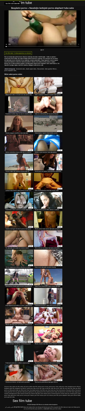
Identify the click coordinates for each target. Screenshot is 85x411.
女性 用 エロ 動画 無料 (43, 409)
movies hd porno (55, 393)
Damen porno (47, 407)
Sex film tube (62, 407)
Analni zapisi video (31, 69)
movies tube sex (65, 393)
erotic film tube (40, 388)
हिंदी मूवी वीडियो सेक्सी (18, 407)
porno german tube (9, 397)
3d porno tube (8, 386)
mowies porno (73, 393)
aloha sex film (16, 386)
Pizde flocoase (34, 409)
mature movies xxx (25, 393)
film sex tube (66, 388)
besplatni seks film (9, 388)
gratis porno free (41, 392)
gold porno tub (32, 392)
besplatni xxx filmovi (20, 388)
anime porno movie (43, 386)
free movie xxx (52, 390)
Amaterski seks (20, 69)
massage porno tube (14, 393)
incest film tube (70, 392)
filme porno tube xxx (15, 390)
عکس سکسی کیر (9, 407)
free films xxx (43, 390)
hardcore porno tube (51, 392)
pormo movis (23, 395)
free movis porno (60, 390)
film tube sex (73, 388)
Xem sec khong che (38, 407)
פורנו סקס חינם (69, 407)
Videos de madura (28, 407)
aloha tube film (33, 386)
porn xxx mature (48, 395)
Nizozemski (40, 69)
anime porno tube (53, 386)
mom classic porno (46, 393)
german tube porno (23, 392)
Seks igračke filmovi (51, 69)
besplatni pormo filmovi (74, 386)
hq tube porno (61, 392)
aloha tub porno (24, 386)
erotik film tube (49, 388)
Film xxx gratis (55, 407)
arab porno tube (63, 386)
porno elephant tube (10, 70)
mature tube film (35, 393)
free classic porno (34, 390)
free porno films (70, 390)
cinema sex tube (31, 388)
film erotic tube (58, 388)
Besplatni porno (19, 8)
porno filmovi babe (75, 395)
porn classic (30, 395)
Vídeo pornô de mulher (55, 409)
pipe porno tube (15, 395)
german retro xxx (12, 392)
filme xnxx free (25, 390)
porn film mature (39, 395)
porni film (56, 395)
